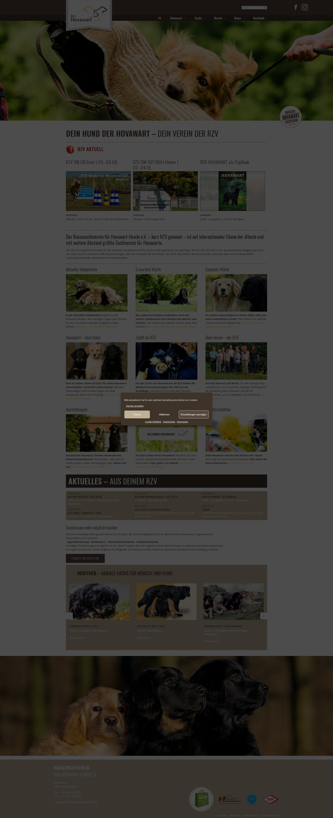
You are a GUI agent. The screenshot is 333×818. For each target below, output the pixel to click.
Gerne (137, 414)
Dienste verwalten (135, 405)
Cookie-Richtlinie (153, 421)
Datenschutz (169, 421)
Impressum (182, 421)
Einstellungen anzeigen (194, 414)
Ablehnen (164, 414)
